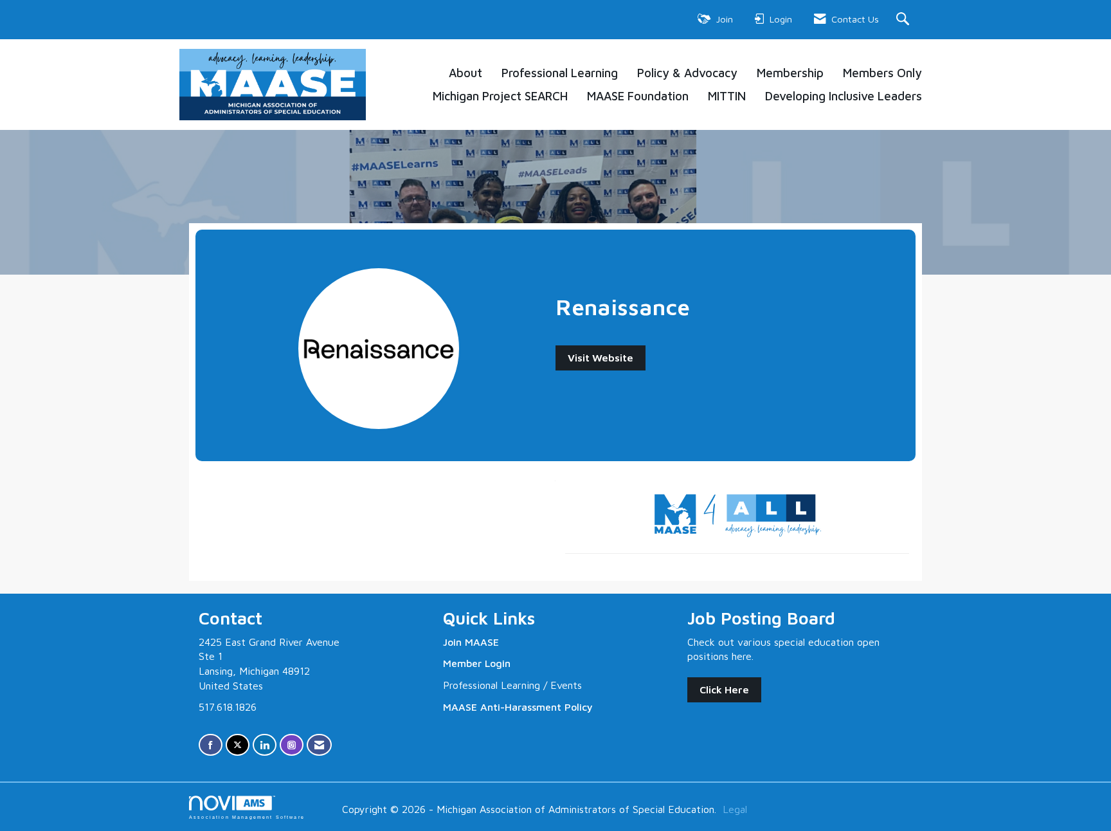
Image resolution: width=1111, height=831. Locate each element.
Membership (790, 73)
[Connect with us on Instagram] (291, 745)
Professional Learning (559, 73)
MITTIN (727, 96)
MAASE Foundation (638, 96)
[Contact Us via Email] (319, 745)
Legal (735, 809)
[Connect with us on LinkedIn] (264, 745)
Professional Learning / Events (512, 685)
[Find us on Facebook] (210, 745)
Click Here (724, 689)
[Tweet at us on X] (237, 745)
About (465, 73)
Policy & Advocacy (687, 73)
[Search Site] (904, 20)
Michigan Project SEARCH (500, 96)
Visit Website (600, 357)
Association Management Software (247, 816)
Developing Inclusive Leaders (843, 96)
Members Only (882, 73)
